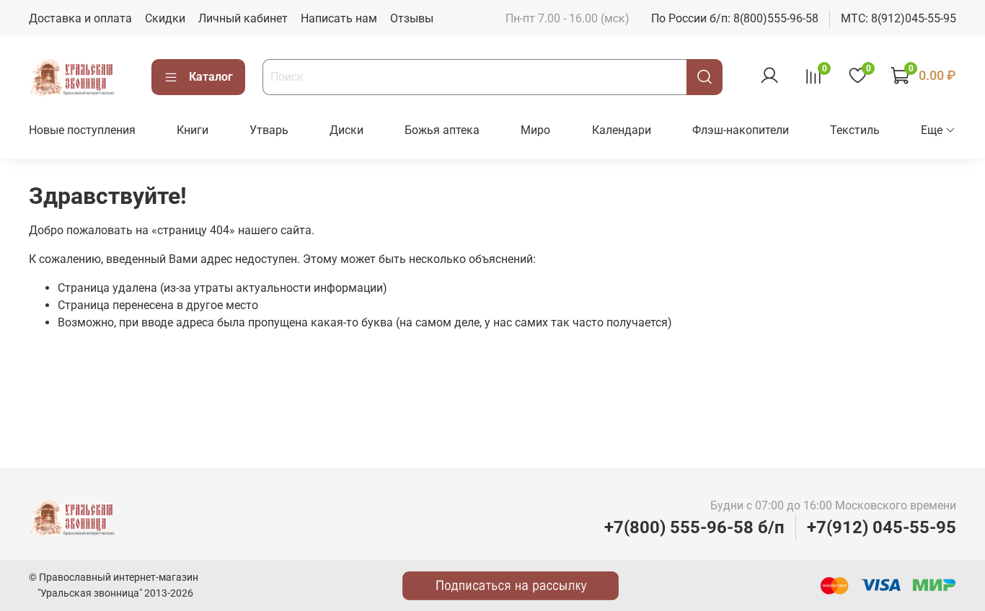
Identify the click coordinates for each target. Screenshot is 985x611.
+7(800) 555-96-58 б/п (694, 527)
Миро (535, 130)
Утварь (268, 130)
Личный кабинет (243, 18)
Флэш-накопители (740, 130)
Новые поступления (82, 130)
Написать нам (339, 18)
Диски (346, 130)
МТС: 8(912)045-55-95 (898, 18)
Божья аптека (442, 130)
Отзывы (411, 18)
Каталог (211, 77)
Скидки (165, 18)
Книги (192, 130)
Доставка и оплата (80, 18)
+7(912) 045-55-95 (881, 527)
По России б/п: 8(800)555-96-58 (734, 18)
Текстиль (855, 130)
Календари (621, 130)
